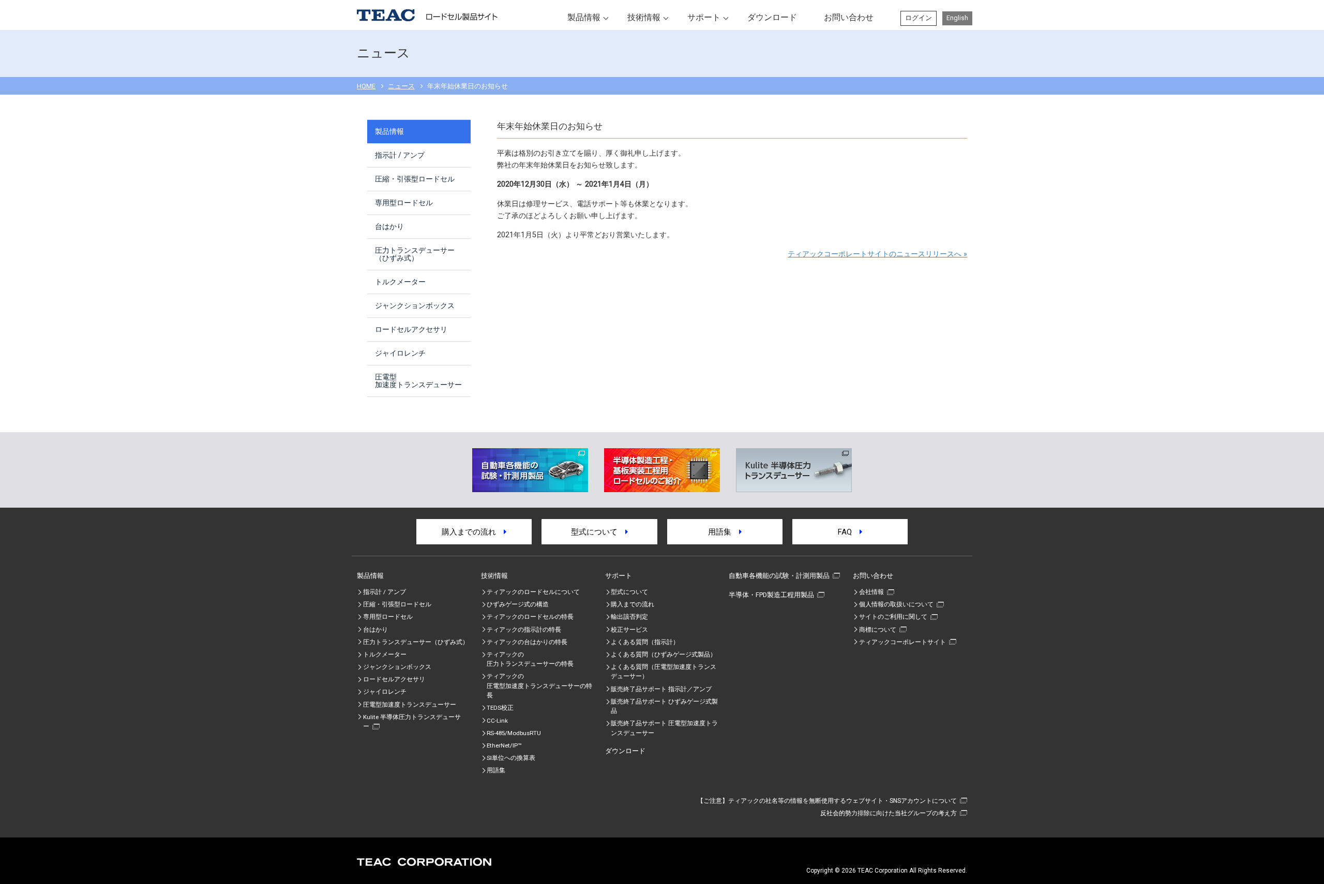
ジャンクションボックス (415, 305)
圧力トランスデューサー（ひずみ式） (415, 254)
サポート (703, 17)
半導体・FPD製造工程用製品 (771, 595)
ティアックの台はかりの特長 (527, 642)
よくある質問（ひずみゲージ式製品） (663, 654)
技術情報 (643, 17)
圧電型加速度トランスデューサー (418, 381)
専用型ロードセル (404, 203)
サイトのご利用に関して (893, 616)
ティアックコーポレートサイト (902, 642)
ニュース (401, 86)
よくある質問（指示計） (645, 642)
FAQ (849, 532)
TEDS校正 (500, 707)
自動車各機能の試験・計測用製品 (779, 576)
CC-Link (497, 720)
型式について (598, 532)
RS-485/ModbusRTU (514, 733)
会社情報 (871, 592)
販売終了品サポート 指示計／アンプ (661, 689)
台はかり (389, 226)
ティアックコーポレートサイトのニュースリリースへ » (877, 254)
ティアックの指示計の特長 (524, 629)
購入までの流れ (473, 532)
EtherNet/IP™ (504, 745)
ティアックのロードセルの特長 (530, 616)
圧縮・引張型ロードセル (415, 179)
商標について (877, 629)
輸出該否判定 (629, 616)
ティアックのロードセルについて (533, 592)
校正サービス (629, 629)
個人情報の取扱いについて (896, 604)
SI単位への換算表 (511, 757)
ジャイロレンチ (400, 353)
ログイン (918, 18)
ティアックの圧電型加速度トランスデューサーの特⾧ (539, 686)
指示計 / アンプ (400, 155)
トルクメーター (400, 282)
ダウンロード (772, 17)
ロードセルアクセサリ (411, 329)
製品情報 (583, 17)
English (957, 18)
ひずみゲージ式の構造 (518, 604)
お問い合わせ (849, 17)
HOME (366, 86)
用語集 (723, 532)
